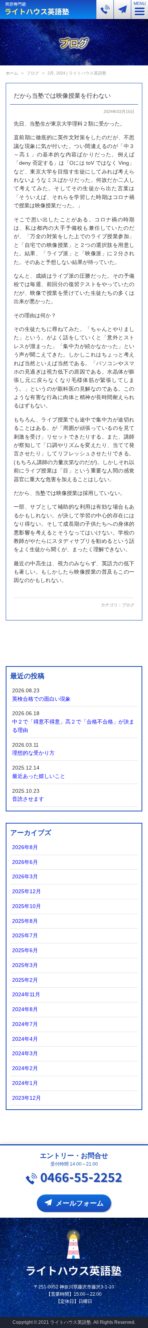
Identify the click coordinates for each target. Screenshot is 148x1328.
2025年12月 (26, 891)
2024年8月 (25, 1009)
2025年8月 (25, 921)
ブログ (128, 605)
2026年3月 (25, 877)
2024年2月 (25, 1068)
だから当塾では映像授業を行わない (62, 95)
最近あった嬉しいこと (38, 776)
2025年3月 (25, 965)
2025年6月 (25, 950)
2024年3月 (25, 1053)
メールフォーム (80, 1203)
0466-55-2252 (81, 1176)
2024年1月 (25, 1083)
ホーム (12, 73)
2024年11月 (26, 994)
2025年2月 (25, 980)
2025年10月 (26, 906)
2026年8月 (25, 847)
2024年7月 (25, 1024)
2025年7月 (25, 935)
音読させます (28, 799)
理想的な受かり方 (33, 753)
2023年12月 (26, 1098)
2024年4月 (25, 1039)
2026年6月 (25, 862)
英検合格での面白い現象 (41, 699)
